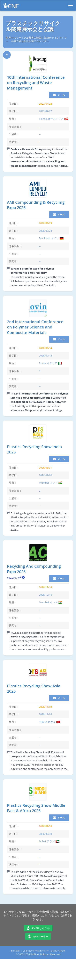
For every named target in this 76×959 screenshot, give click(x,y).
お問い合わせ (58, 950)
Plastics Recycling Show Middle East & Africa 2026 (36, 808)
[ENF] (11, 7)
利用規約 (15, 950)
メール (61, 95)
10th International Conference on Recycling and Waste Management (36, 83)
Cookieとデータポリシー (36, 950)
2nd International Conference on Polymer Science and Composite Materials (35, 327)
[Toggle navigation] (70, 3)
